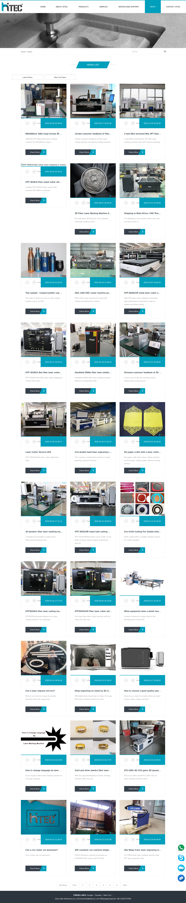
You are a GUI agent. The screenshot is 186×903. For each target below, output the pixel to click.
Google (90, 895)
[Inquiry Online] (181, 868)
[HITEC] (12, 7)
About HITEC (62, 7)
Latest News (27, 77)
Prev (74, 885)
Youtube (98, 895)
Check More (35, 152)
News (152, 7)
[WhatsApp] (181, 847)
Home (43, 7)
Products (83, 7)
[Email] (181, 878)
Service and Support (128, 7)
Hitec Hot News (60, 77)
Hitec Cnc (107, 895)
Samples (103, 7)
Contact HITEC (173, 7)
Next (125, 885)
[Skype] (181, 857)
